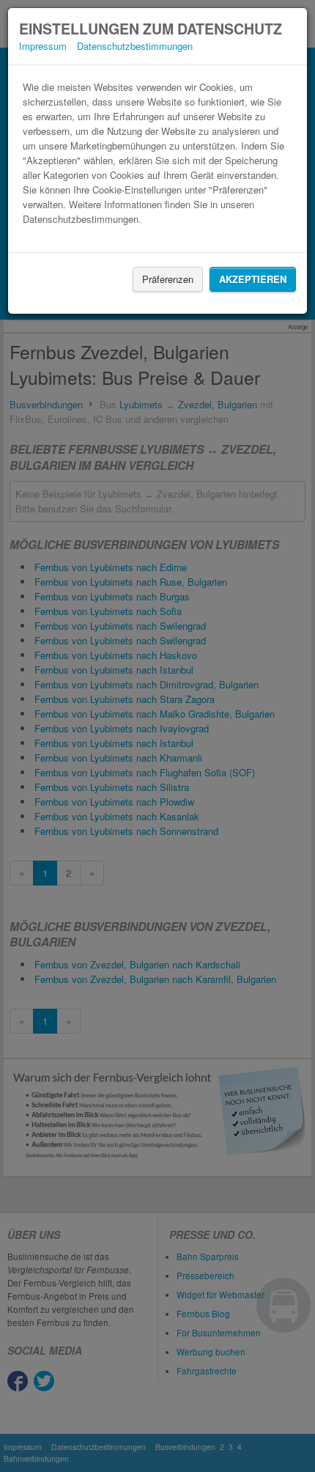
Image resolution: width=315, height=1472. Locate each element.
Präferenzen (167, 279)
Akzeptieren (252, 279)
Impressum (43, 46)
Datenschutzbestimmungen (135, 46)
